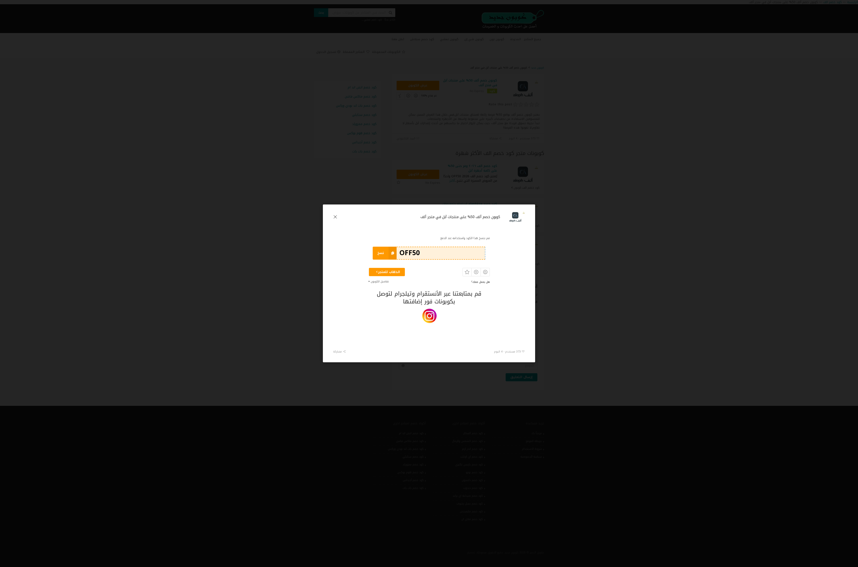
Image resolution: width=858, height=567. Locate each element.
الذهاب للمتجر (389, 272)
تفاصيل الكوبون (380, 281)
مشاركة (338, 351)
